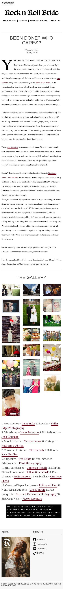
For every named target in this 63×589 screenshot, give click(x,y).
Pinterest (41, 548)
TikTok (40, 553)
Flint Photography (30, 463)
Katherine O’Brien (13, 445)
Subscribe (8, 3)
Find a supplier (38, 20)
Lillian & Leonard (37, 472)
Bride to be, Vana (43, 82)
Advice (23, 20)
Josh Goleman (10, 437)
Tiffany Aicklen (48, 485)
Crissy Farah (37, 489)
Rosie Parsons (22, 476)
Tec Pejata (25, 459)
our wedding (12, 147)
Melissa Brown (33, 441)
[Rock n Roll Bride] (31, 12)
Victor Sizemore (32, 498)
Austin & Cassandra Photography (36, 494)
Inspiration (9, 20)
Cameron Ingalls (37, 467)
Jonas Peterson (29, 432)
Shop (53, 20)
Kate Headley (10, 454)
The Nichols (36, 450)
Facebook (42, 539)
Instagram (42, 544)
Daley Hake (28, 423)
